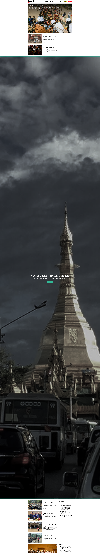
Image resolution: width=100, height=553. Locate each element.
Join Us (65, 1)
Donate (70, 1)
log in (61, 1)
